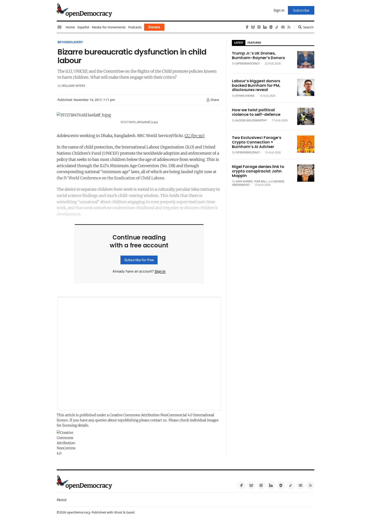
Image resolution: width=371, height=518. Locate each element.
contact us (158, 420)
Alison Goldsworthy (251, 120)
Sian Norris (244, 181)
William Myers (73, 86)
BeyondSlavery (70, 42)
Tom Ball (260, 181)
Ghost (118, 512)
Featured (254, 42)
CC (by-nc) (195, 135)
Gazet (130, 512)
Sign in (160, 271)
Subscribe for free (139, 260)
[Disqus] (139, 353)
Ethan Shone (245, 96)
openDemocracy (248, 63)
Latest (238, 42)
